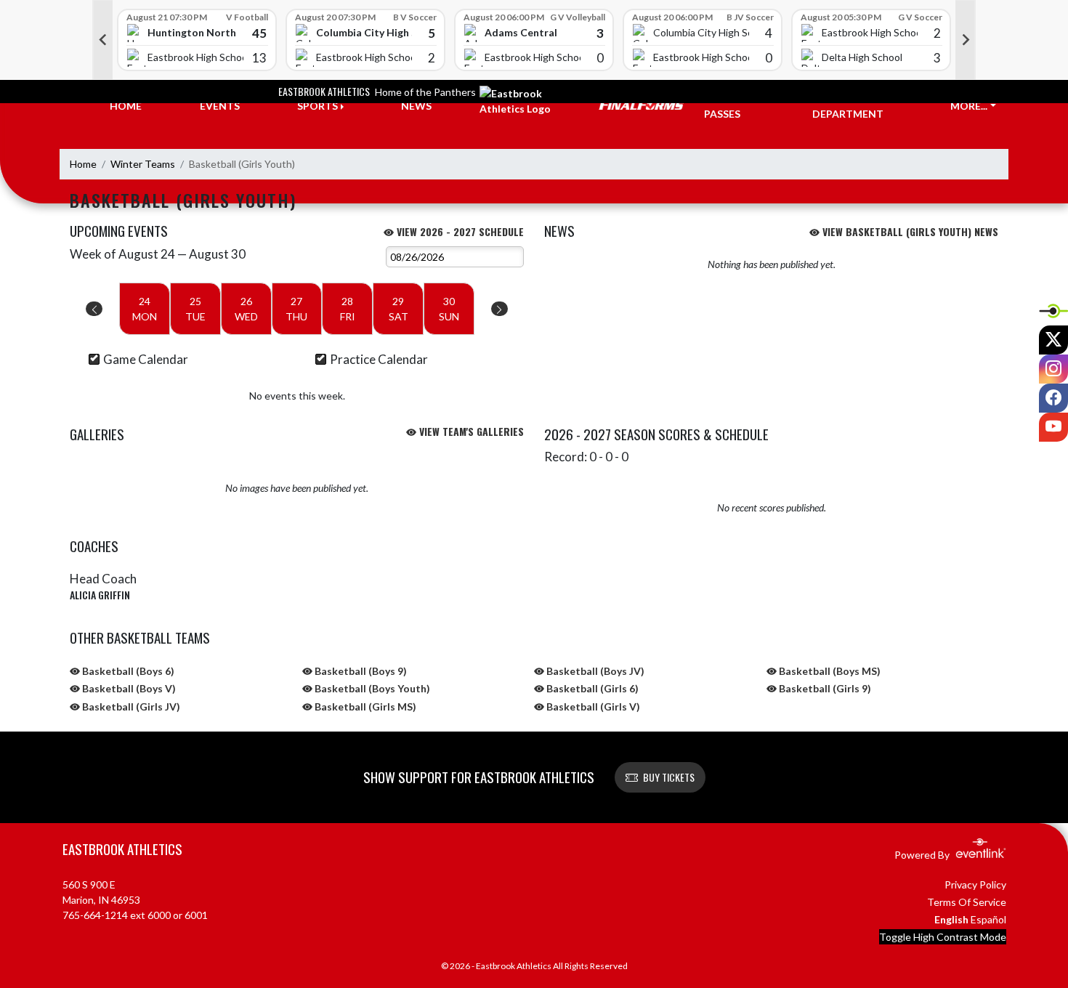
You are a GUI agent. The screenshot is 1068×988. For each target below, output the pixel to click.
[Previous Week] (94, 308)
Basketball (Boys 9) (359, 671)
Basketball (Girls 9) (824, 688)
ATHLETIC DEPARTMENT (847, 106)
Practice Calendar (379, 359)
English (951, 919)
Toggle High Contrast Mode (942, 937)
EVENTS (220, 106)
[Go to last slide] (102, 40)
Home (83, 164)
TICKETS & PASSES (731, 106)
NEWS (416, 106)
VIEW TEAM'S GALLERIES (470, 431)
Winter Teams (142, 164)
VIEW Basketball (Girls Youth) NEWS (909, 231)
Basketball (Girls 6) (591, 688)
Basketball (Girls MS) (364, 706)
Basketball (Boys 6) (127, 671)
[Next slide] (965, 40)
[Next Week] (499, 308)
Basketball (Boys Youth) (371, 688)
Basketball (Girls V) (592, 706)
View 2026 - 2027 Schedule (459, 231)
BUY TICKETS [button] (669, 777)
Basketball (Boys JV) (594, 671)
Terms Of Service (966, 902)
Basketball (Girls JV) (130, 706)
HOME (126, 106)
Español (988, 919)
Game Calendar (145, 359)
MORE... (968, 106)
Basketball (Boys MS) (829, 671)
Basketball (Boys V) (128, 688)
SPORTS (317, 106)
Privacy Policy (975, 884)
